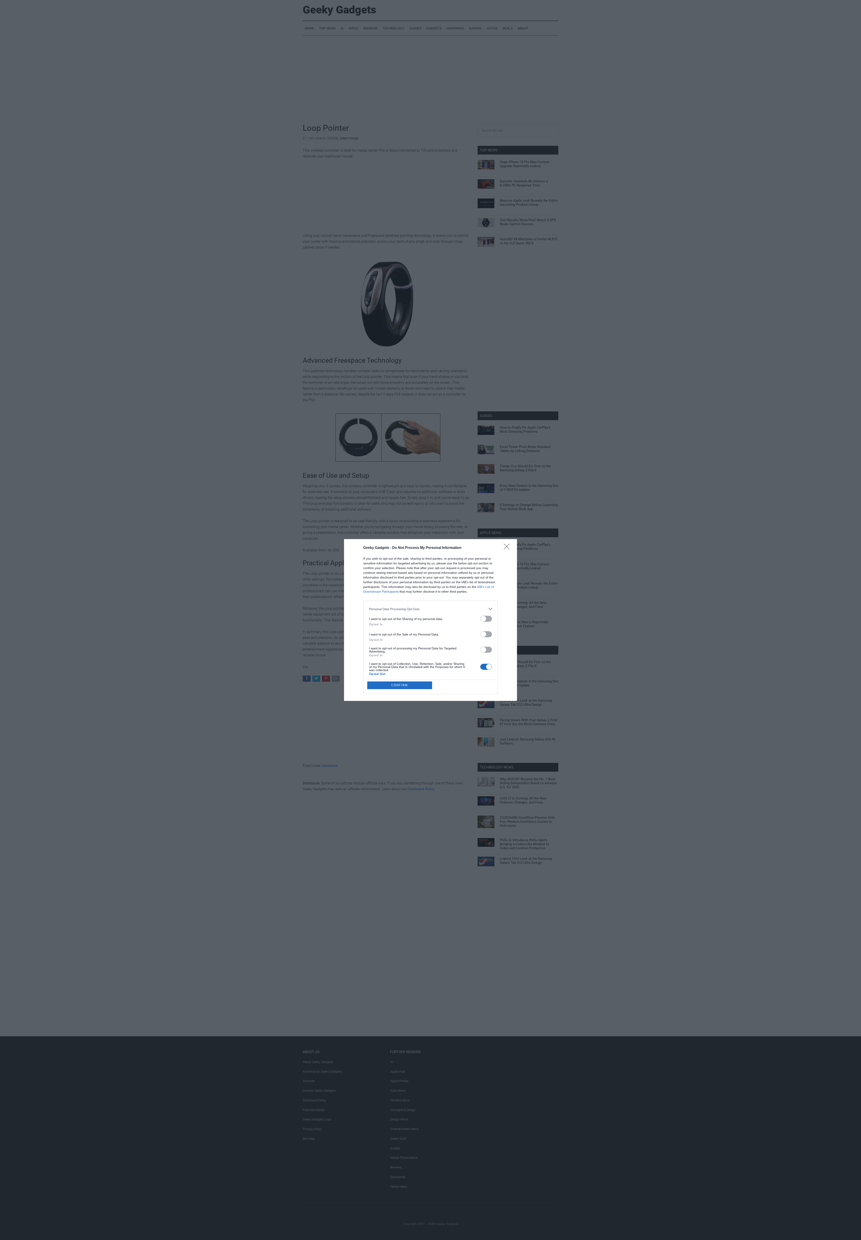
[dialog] (430, 620)
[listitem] (430, 609)
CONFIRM (399, 685)
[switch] (486, 619)
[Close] (508, 548)
